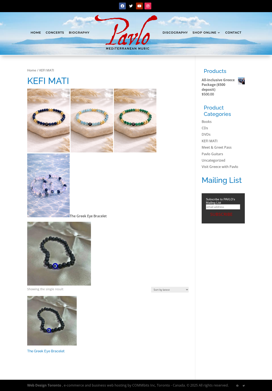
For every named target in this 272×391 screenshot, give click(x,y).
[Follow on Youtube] (139, 6)
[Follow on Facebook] (122, 6)
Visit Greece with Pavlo (220, 166)
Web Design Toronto (44, 385)
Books (207, 121)
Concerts (55, 32)
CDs (205, 128)
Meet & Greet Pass (217, 147)
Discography (175, 32)
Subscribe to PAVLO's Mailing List (220, 201)
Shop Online (204, 32)
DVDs (206, 134)
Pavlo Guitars (212, 154)
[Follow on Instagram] (147, 6)
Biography (79, 32)
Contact (233, 32)
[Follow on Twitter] (131, 6)
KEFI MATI (210, 141)
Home (36, 32)
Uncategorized (213, 160)
